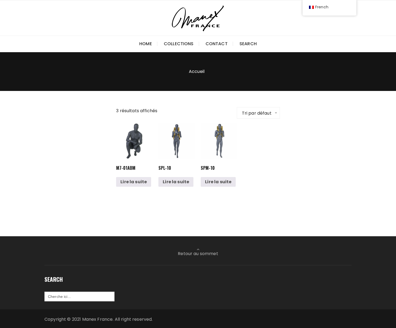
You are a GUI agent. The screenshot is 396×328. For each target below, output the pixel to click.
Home (145, 44)
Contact (217, 44)
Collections (179, 44)
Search (248, 44)
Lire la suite (133, 182)
